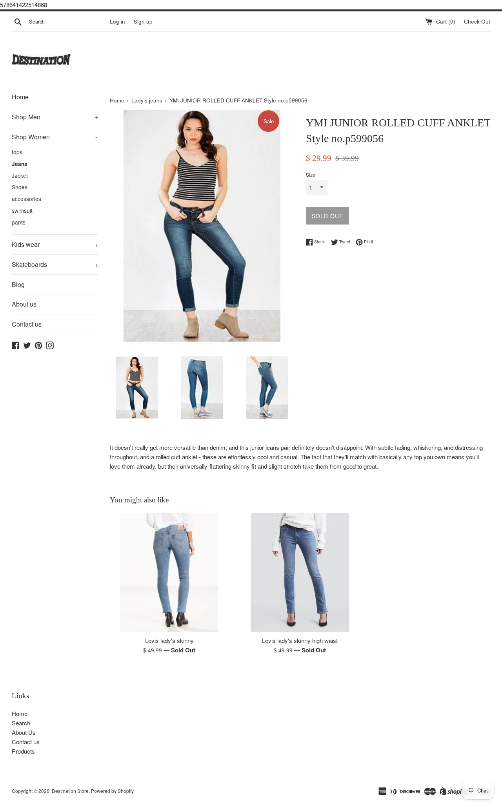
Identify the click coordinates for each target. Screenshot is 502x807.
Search (21, 723)
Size (310, 174)
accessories (26, 199)
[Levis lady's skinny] (169, 572)
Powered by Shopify (112, 790)
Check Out (477, 21)
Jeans (19, 164)
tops (17, 152)
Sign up (143, 21)
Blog (18, 284)
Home (20, 96)
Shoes (19, 187)
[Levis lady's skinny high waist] (299, 572)
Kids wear (55, 244)
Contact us (27, 324)
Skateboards (55, 264)
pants (18, 222)
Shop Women (54, 136)
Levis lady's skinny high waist (300, 640)
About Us (24, 732)
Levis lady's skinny (169, 640)
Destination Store (70, 790)
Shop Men (55, 116)
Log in (117, 21)
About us (24, 304)
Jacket (20, 175)
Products (23, 751)
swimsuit (22, 210)
